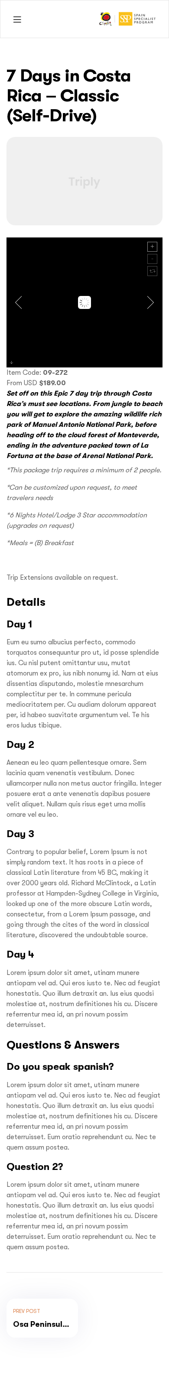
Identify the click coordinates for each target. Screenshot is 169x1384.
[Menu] (17, 19)
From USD (21, 383)
